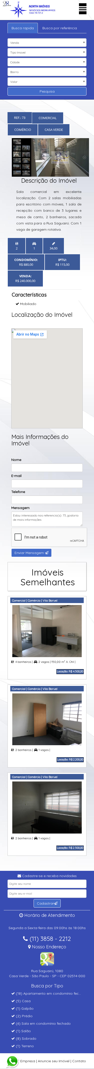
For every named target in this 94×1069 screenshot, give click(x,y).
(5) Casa (23, 1001)
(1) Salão (23, 1031)
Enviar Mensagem (30, 553)
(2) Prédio (24, 1016)
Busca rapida (23, 28)
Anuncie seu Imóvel (53, 1061)
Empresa (27, 1061)
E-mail (16, 475)
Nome (16, 459)
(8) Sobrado (25, 1038)
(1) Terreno (24, 1046)
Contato (79, 1061)
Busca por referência (59, 28)
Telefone (18, 491)
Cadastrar (45, 903)
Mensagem (20, 507)
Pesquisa (47, 91)
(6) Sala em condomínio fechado (43, 1023)
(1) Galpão (24, 1008)
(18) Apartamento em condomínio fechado (51, 993)
